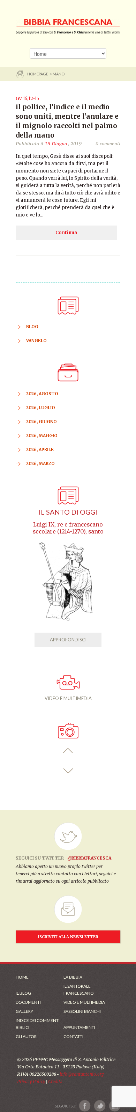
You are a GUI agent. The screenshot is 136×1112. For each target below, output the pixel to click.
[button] (68, 750)
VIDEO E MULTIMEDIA (68, 698)
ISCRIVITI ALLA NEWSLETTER (68, 936)
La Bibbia (72, 977)
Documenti (28, 1002)
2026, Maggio (42, 435)
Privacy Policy (31, 1081)
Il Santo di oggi (68, 512)
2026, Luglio (40, 407)
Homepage (38, 74)
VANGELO (36, 340)
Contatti (73, 1036)
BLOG (32, 326)
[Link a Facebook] (85, 1106)
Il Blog (23, 993)
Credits (55, 1081)
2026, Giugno (41, 421)
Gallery (24, 1011)
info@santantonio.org (82, 1074)
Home (22, 977)
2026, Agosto (42, 393)
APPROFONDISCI (68, 639)
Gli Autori (27, 1036)
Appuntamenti (79, 1027)
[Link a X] (99, 1106)
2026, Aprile (40, 449)
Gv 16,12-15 (27, 99)
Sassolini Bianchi (82, 1011)
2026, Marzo (40, 463)
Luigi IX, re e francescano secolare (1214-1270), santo (68, 528)
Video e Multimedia (84, 1002)
